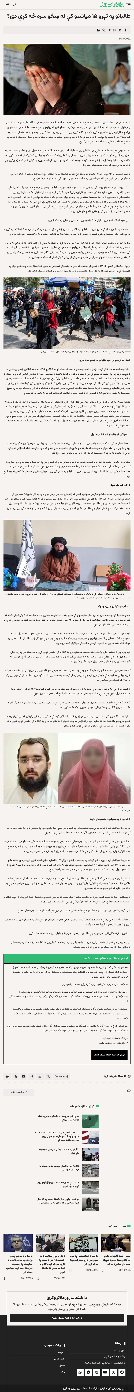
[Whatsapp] (80, 1372)
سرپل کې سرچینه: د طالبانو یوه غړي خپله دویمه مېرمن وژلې (58, 1118)
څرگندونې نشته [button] (17, 1092)
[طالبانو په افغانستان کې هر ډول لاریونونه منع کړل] (90, 1154)
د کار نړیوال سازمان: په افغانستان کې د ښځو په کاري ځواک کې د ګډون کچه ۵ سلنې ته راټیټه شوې (52, 1264)
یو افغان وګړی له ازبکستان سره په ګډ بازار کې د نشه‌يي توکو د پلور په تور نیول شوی (58, 1201)
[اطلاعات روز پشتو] (112, 4)
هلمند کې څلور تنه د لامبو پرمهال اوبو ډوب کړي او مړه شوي (57, 1184)
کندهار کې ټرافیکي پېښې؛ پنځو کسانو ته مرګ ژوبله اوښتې (59, 1168)
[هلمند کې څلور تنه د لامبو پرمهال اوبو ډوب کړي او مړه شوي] (90, 1187)
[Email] (23, 1076)
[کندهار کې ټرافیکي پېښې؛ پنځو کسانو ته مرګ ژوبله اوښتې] (90, 1170)
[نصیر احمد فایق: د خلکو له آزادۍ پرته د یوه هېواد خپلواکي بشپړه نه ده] (116, 1243)
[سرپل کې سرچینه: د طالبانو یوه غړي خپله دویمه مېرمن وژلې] (90, 1121)
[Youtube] (105, 1372)
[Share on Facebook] (125, 30)
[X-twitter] (113, 1372)
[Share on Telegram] (109, 30)
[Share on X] (120, 30)
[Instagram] (96, 1372)
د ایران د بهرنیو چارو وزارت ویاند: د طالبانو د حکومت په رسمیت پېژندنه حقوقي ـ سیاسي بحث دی (19, 1264)
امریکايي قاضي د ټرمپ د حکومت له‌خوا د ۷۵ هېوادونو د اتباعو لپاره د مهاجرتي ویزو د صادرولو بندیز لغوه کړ (57, 1136)
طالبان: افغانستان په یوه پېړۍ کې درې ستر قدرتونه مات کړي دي (83, 1260)
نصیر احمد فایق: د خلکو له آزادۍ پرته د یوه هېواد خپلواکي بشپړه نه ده (117, 1260)
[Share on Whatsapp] (114, 30)
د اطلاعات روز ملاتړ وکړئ (67, 1297)
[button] (128, 4)
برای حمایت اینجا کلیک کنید (109, 1055)
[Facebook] (121, 1372)
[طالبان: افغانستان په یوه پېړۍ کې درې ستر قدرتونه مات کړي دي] (83, 1243)
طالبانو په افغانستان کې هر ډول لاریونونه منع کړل (59, 1151)
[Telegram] (88, 1372)
